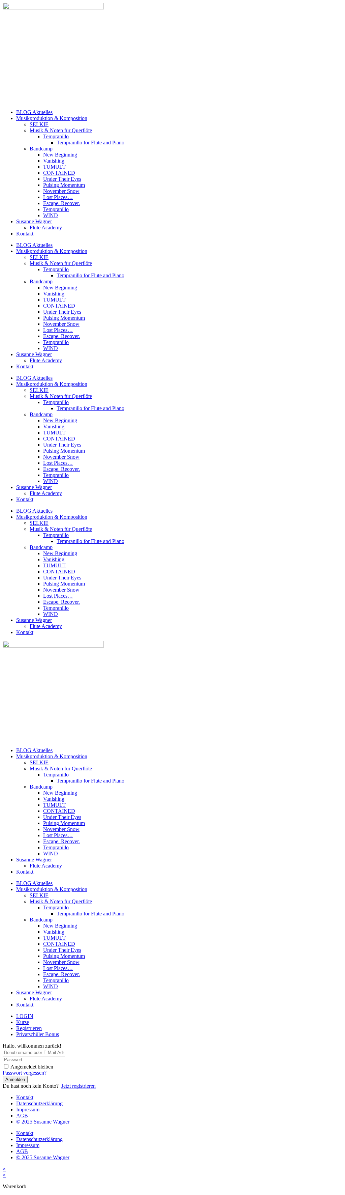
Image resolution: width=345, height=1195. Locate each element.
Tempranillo (56, 136)
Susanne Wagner (34, 221)
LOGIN (24, 1016)
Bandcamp (41, 148)
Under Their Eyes (62, 179)
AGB (22, 1115)
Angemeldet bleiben (31, 1067)
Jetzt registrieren (78, 1086)
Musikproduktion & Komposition (51, 118)
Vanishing (53, 161)
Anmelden (15, 1079)
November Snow (61, 191)
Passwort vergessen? (24, 1073)
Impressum (27, 1109)
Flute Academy (46, 227)
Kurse (22, 1022)
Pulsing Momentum (64, 185)
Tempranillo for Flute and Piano (90, 142)
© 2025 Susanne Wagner (42, 1122)
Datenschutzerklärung (39, 1103)
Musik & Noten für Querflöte (61, 130)
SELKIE (39, 124)
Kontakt (24, 233)
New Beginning (60, 155)
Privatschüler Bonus (37, 1034)
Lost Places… (58, 197)
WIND (50, 215)
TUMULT (54, 167)
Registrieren (29, 1028)
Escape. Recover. (61, 203)
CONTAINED (59, 173)
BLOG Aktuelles (34, 112)
